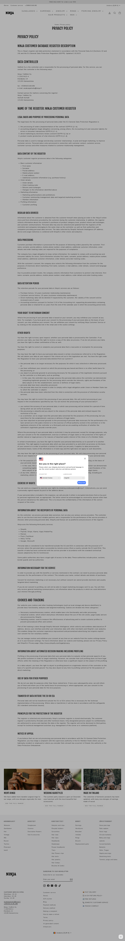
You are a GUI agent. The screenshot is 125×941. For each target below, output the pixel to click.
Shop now (81, 482)
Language (67, 474)
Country (43, 474)
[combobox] (46, 478)
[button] (85, 459)
